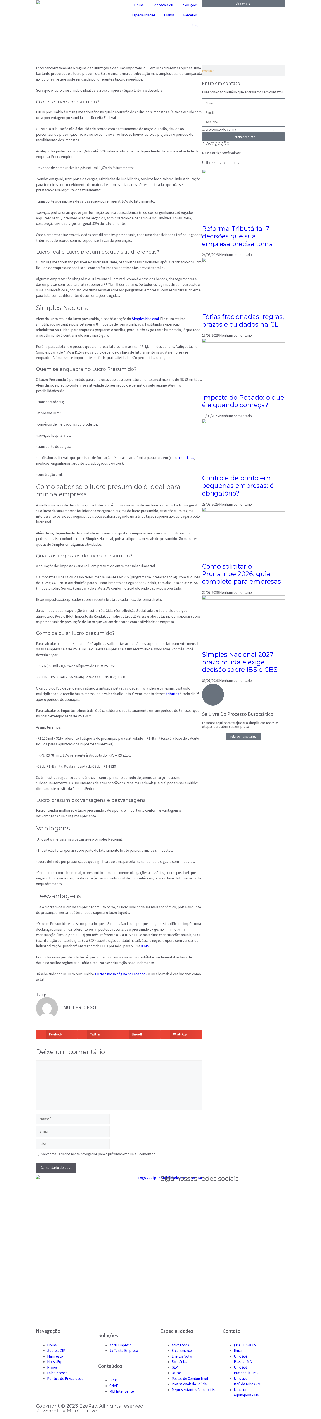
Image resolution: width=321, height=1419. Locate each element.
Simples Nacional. (146, 318)
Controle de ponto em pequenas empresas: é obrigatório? (238, 485)
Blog (194, 25)
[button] (57, 1034)
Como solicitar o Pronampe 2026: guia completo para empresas (241, 573)
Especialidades (143, 15)
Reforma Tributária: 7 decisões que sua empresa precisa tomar (239, 236)
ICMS (145, 946)
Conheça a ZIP (163, 5)
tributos (173, 693)
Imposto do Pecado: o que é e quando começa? (243, 401)
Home (139, 5)
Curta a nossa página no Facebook (121, 974)
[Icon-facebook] (177, 1191)
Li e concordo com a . (239, 129)
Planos (169, 15)
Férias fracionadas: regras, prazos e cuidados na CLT (243, 320)
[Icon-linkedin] (200, 1191)
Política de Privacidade (255, 129)
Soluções (190, 5)
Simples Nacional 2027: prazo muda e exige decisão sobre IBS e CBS (240, 662)
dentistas (186, 457)
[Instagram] (165, 1191)
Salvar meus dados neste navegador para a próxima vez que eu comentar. (98, 1154)
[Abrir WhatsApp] (310, 1408)
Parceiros (190, 15)
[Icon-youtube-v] (189, 1191)
